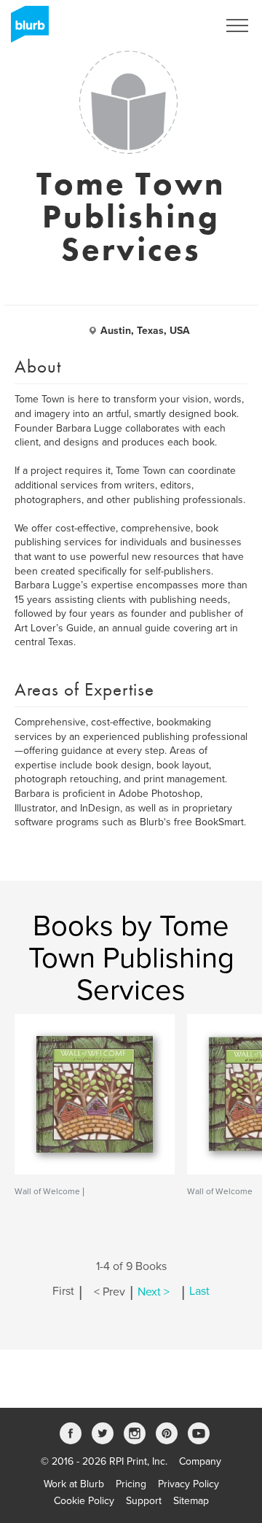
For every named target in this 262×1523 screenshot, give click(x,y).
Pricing (131, 1484)
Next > (154, 1292)
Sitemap (191, 1501)
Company (200, 1461)
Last (199, 1292)
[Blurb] (25, 29)
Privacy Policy (188, 1484)
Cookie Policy (84, 1501)
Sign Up (180, 25)
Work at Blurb (74, 1484)
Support (144, 1501)
